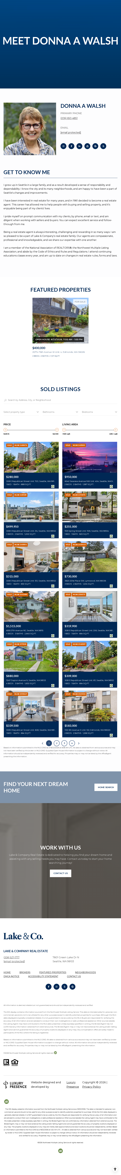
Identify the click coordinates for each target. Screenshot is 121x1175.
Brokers (24, 972)
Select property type (14, 412)
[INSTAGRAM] (63, 146)
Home (7, 972)
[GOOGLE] (95, 146)
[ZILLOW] (87, 146)
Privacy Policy (91, 1086)
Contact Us (74, 976)
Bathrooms (48, 412)
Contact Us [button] (60, 873)
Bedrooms (87, 412)
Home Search (106, 787)
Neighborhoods (85, 972)
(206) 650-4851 (69, 118)
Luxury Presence (73, 1084)
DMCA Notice (11, 976)
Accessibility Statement (43, 976)
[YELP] (103, 146)
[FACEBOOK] (71, 146)
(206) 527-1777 (11, 957)
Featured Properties (52, 972)
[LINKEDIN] (79, 146)
